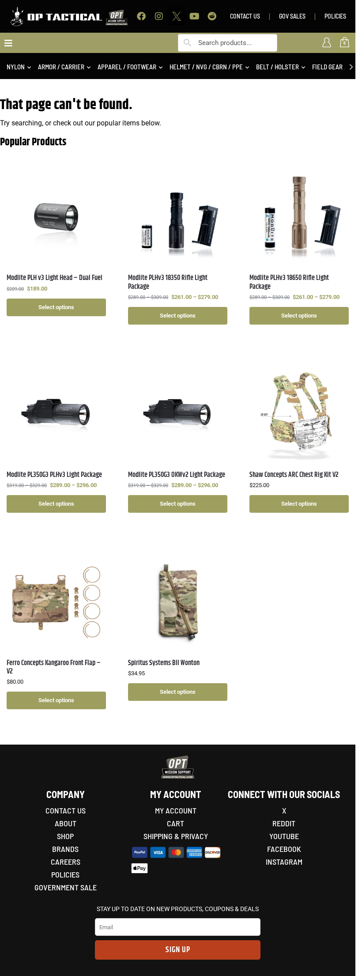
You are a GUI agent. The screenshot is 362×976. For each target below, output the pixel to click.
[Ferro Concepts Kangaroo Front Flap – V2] (56, 602)
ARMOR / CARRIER (61, 67)
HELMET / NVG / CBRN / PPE (206, 67)
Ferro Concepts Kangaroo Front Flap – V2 (54, 667)
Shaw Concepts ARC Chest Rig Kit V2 (294, 475)
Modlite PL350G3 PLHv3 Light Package (54, 475)
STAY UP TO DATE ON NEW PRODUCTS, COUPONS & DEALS (178, 908)
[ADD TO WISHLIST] (95, 178)
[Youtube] (194, 16)
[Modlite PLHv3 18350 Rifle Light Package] (177, 217)
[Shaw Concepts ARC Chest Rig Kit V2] (299, 414)
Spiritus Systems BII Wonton (164, 663)
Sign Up (178, 950)
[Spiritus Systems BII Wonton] (177, 602)
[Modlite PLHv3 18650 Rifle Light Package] (299, 217)
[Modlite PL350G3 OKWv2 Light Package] (177, 414)
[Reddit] (212, 16)
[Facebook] (141, 16)
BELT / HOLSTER (277, 67)
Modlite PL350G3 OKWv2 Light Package (176, 475)
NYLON (16, 67)
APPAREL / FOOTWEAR (127, 67)
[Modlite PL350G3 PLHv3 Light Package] (56, 414)
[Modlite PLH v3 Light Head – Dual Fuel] (56, 217)
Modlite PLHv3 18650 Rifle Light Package (289, 282)
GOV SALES (292, 16)
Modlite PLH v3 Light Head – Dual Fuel (54, 278)
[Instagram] (159, 16)
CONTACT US (245, 16)
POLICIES (335, 16)
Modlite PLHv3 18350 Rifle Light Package (167, 282)
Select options (56, 307)
